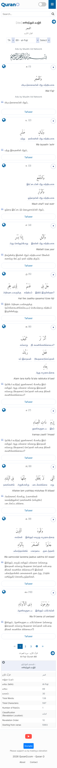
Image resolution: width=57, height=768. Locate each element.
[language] (4, 67)
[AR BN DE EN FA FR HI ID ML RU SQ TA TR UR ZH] (11, 40)
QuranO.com (26, 756)
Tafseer (28, 111)
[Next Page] (54, 21)
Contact (34, 762)
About (22, 762)
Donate (29, 745)
